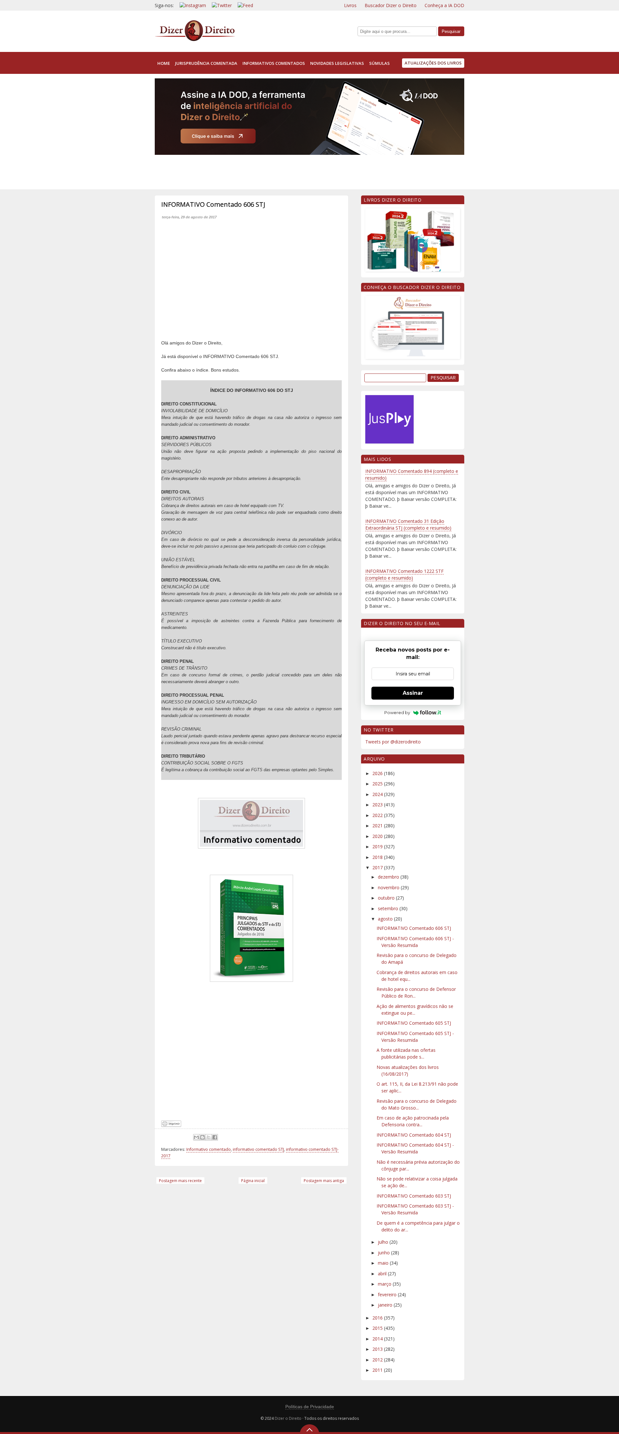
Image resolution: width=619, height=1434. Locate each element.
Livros (350, 5)
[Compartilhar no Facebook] (214, 1137)
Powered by (397, 712)
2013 (378, 1349)
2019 (378, 846)
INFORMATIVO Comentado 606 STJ (414, 928)
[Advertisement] (272, 170)
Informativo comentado (208, 1149)
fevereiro (388, 1294)
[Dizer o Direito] (195, 40)
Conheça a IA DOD (444, 5)
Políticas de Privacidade (309, 1406)
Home (163, 63)
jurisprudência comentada (206, 63)
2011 (378, 1370)
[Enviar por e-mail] (196, 1137)
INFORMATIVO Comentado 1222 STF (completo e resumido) (404, 574)
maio (384, 1263)
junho (384, 1253)
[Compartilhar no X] (208, 1137)
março (385, 1284)
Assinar (413, 693)
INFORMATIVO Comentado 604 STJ (414, 1135)
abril (383, 1273)
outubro (387, 898)
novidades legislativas (337, 63)
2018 (378, 857)
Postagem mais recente (180, 1180)
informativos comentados (273, 63)
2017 (378, 867)
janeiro (386, 1305)
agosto (386, 919)
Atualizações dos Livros (433, 63)
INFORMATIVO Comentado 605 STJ (414, 1023)
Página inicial (253, 1180)
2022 (378, 815)
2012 (378, 1360)
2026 (378, 773)
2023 (378, 805)
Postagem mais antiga (324, 1180)
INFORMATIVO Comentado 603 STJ (414, 1196)
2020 (378, 836)
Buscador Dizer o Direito (391, 5)
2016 (378, 1318)
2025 (378, 784)
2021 (378, 825)
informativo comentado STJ (258, 1149)
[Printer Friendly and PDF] (171, 1125)
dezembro (389, 877)
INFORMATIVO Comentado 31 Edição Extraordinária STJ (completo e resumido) (408, 524)
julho (383, 1242)
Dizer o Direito (288, 1418)
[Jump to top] (309, 1429)
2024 (378, 794)
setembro (388, 908)
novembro (389, 887)
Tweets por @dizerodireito (393, 742)
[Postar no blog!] (202, 1137)
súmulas (379, 63)
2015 (378, 1328)
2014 (378, 1339)
